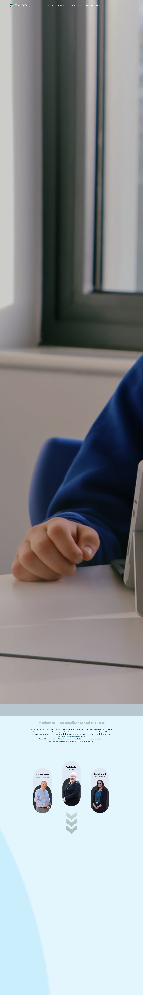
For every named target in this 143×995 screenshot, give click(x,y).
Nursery (80, 5)
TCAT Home (51, 5)
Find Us (98, 5)
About (60, 5)
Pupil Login (89, 5)
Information (70, 5)
